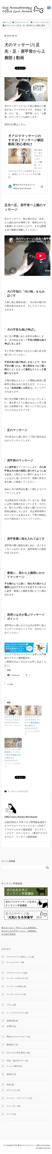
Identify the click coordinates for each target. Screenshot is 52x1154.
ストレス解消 (13, 1066)
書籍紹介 (11, 1044)
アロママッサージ (15, 973)
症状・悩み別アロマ (16, 1060)
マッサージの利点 (15, 986)
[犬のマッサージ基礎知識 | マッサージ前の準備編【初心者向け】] (13, 743)
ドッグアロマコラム (16, 1013)
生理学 (10, 1026)
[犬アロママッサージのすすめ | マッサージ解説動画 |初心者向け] (33, 710)
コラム (10, 1005)
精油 (9, 1084)
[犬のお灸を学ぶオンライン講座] (26, 891)
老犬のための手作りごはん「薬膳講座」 (19, 931)
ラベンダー (12, 1106)
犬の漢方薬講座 (8, 934)
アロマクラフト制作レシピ (19, 957)
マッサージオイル (15, 994)
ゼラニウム (12, 1090)
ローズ (10, 1114)
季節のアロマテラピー (17, 1037)
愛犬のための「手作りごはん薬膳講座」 (19, 928)
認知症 (10, 1074)
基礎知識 (11, 1021)
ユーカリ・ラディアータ (18, 1098)
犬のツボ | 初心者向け (17, 1053)
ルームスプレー (14, 962)
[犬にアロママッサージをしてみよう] (13, 710)
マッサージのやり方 (17, 791)
